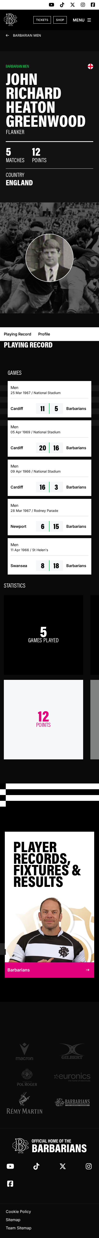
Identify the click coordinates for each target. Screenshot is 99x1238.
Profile (44, 334)
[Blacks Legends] (72, 1102)
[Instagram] (83, 5)
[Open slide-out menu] (82, 20)
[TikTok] (62, 5)
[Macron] (27, 1051)
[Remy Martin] (27, 1103)
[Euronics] (72, 1077)
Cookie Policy (18, 1211)
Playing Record (17, 334)
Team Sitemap (18, 1227)
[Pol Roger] (27, 1077)
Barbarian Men (27, 35)
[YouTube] (51, 5)
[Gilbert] (72, 1051)
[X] (72, 5)
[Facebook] (93, 5)
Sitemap (13, 1219)
